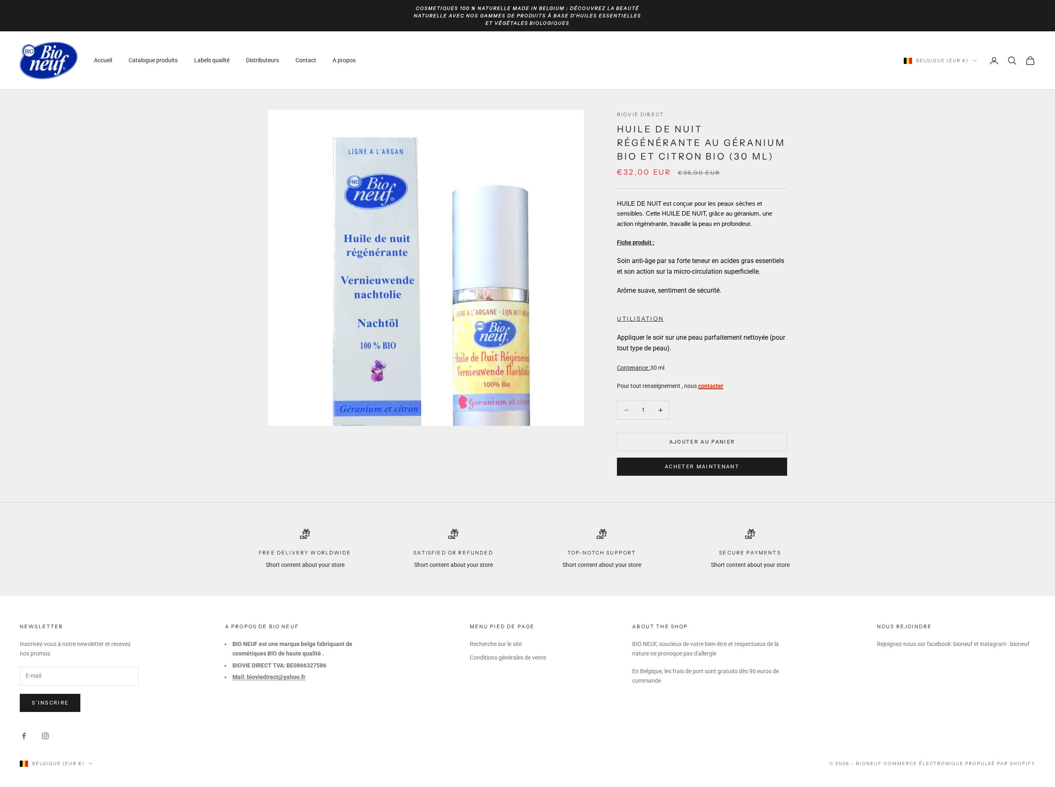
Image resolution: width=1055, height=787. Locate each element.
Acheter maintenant (702, 466)
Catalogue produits (153, 60)
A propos (344, 60)
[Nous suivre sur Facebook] (24, 736)
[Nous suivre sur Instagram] (45, 736)
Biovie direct (640, 114)
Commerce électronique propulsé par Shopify (959, 763)
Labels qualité (212, 60)
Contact (305, 60)
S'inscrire (50, 703)
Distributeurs (262, 60)
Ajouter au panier (702, 442)
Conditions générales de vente (508, 657)
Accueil (103, 60)
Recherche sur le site (496, 644)
